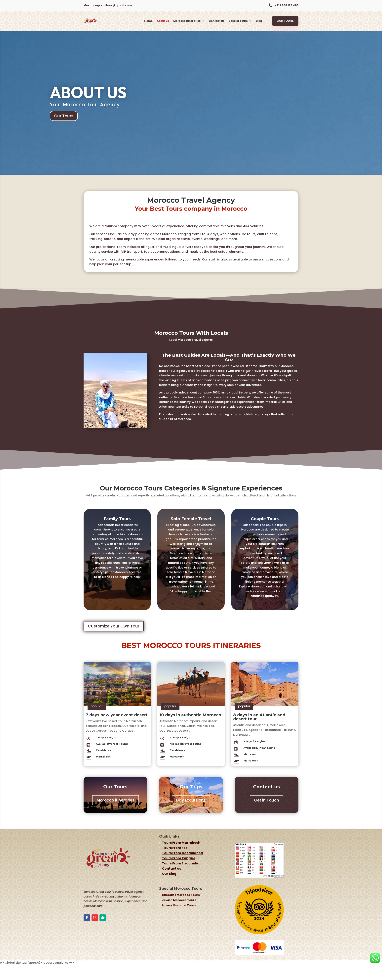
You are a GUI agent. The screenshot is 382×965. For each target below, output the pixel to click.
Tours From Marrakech (181, 842)
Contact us (216, 21)
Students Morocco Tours (181, 895)
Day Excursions (191, 800)
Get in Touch (266, 800)
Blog (259, 21)
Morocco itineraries (186, 21)
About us (163, 21)
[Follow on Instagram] (95, 917)
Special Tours (238, 21)
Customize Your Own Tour (113, 626)
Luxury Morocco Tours (179, 905)
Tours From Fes (174, 848)
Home (148, 21)
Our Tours (285, 21)
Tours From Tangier (178, 858)
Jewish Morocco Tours (179, 900)
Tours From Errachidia (181, 863)
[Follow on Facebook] (87, 917)
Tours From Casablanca (182, 853)
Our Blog (169, 873)
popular (97, 706)
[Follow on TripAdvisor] (102, 917)
